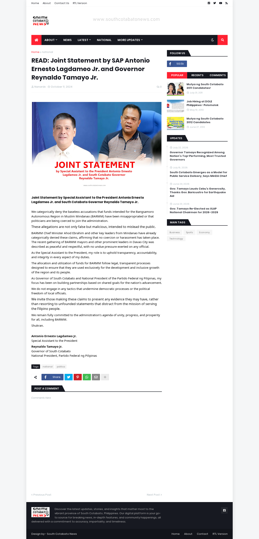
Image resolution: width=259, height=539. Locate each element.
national (47, 52)
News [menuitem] (67, 40)
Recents (197, 75)
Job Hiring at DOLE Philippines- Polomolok (203, 103)
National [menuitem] (104, 40)
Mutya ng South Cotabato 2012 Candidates (205, 120)
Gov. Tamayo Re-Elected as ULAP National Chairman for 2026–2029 (194, 210)
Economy (204, 232)
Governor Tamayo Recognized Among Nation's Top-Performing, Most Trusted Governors (198, 156)
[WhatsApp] (87, 377)
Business (175, 232)
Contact (202, 534)
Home (35, 3)
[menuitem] (36, 40)
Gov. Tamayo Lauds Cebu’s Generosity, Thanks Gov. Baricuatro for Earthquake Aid (198, 192)
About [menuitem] (50, 40)
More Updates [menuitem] (129, 40)
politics (61, 366)
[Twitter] (69, 377)
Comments (218, 75)
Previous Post (42, 495)
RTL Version (80, 3)
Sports (189, 232)
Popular (177, 75)
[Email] (96, 377)
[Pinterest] (78, 377)
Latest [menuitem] (83, 40)
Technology (176, 238)
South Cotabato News (62, 534)
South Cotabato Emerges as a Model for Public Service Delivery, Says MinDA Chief (198, 174)
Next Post (153, 495)
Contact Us (61, 3)
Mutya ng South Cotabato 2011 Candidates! (205, 86)
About (47, 3)
